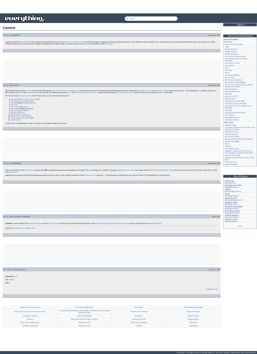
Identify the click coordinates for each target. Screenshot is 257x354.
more (240, 226)
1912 (33, 228)
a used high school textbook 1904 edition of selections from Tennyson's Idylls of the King (84, 311)
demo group (130, 170)
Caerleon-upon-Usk (122, 223)
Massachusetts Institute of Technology (238, 139)
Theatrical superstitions (234, 207)
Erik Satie (228, 94)
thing (5, 85)
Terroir (227, 47)
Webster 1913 (20, 270)
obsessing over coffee (233, 185)
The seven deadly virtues (84, 307)
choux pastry (229, 65)
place (6, 35)
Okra (226, 68)
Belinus (158, 223)
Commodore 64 (165, 170)
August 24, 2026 (231, 219)
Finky (234, 183)
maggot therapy (230, 125)
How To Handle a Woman (20, 110)
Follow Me (14, 109)
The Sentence (230, 115)
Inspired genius (193, 319)
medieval (32, 223)
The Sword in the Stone (124, 93)
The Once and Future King (86, 93)
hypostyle (234, 221)
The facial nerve (230, 162)
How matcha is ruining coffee (235, 56)
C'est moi (14, 105)
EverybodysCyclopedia (21, 217)
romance (39, 223)
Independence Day (232, 132)
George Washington (232, 141)
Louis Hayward (32, 93)
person (6, 163)
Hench (227, 73)
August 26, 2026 (231, 198)
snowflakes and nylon (30, 326)
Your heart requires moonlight (235, 103)
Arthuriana (193, 322)
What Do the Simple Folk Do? (21, 116)
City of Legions (53, 223)
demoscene (13, 172)
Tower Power (29, 170)
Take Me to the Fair (17, 112)
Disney (161, 93)
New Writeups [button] (241, 176)
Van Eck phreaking (231, 54)
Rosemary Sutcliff (139, 319)
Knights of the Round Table (30, 307)
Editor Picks (228, 122)
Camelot (28, 91)
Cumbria (139, 326)
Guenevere (15, 120)
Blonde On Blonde (193, 312)
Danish (123, 170)
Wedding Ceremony (28, 103)
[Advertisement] (128, 7)
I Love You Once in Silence (20, 118)
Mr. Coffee (228, 70)
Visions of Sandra (231, 164)
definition (7, 270)
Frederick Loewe (25, 96)
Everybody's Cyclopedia (22, 228)
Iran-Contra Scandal (232, 137)
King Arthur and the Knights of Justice (84, 319)
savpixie (235, 204)
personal (228, 200)
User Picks (228, 42)
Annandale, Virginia (30, 316)
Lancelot (81, 42)
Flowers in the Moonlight (234, 44)
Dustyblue (235, 213)
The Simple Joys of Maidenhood (22, 101)
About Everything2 (231, 39)
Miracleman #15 (84, 322)
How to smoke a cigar (232, 155)
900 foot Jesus (230, 99)
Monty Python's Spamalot (193, 307)
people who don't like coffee (235, 101)
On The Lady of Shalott (139, 322)
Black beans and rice (232, 117)
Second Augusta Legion (104, 223)
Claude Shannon (231, 49)
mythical (152, 223)
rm (93, 175)
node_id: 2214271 (231, 96)
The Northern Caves (232, 63)
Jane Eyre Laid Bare (232, 75)
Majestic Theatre (162, 91)
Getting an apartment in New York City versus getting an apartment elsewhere (239, 152)
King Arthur (24, 42)
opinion (228, 191)
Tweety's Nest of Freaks (138, 312)
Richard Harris (56, 91)
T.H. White (72, 93)
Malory (86, 44)
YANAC (227, 190)
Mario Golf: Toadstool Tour (29, 322)
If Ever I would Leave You (20, 114)
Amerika (228, 146)
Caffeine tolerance (232, 215)
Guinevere (139, 316)
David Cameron (193, 316)
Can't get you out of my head (235, 113)
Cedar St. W (229, 181)
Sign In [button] (240, 25)
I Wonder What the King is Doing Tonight (25, 99)
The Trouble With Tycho (233, 80)
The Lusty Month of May (19, 107)
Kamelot (30, 319)
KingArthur (16, 35)
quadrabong (193, 326)
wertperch (235, 187)
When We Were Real (232, 91)
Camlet (11, 280)
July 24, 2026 (230, 78)
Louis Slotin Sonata (232, 149)
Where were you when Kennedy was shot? (30, 312)
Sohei (227, 144)
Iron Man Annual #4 (232, 120)
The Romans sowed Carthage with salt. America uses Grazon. (239, 86)
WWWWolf (17, 163)
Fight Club (228, 110)
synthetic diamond (231, 134)
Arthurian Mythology (84, 316)
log (226, 221)
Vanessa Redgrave (70, 91)
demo (154, 170)
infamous (88, 175)
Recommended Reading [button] (240, 36)
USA (21, 93)
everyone (15, 85)
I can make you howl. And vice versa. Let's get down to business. (240, 128)
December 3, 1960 (144, 91)
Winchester (109, 44)
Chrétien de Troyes (70, 42)
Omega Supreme (231, 89)
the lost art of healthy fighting (235, 82)
